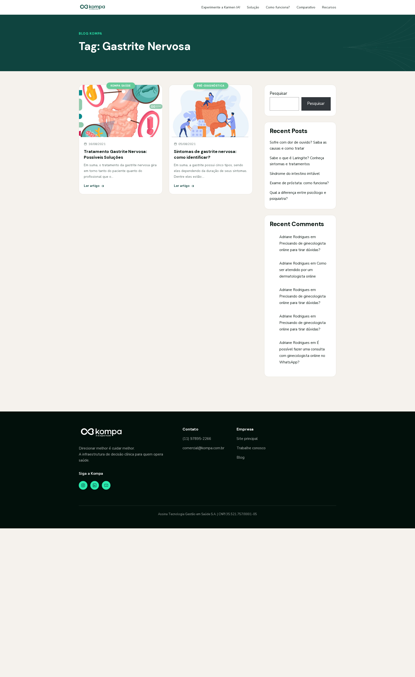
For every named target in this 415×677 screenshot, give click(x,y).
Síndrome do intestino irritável (295, 173)
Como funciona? (278, 7)
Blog (240, 457)
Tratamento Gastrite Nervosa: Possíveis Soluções (115, 154)
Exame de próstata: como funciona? (299, 183)
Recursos (329, 7)
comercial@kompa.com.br (203, 448)
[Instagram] (83, 485)
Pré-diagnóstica (211, 85)
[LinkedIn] (94, 485)
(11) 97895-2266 (197, 438)
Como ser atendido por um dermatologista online (302, 270)
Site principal (247, 438)
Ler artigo (91, 185)
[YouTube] (106, 485)
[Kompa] (92, 7)
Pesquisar (278, 93)
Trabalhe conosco (251, 448)
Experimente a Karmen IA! (220, 7)
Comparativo (306, 7)
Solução (253, 7)
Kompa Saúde (120, 85)
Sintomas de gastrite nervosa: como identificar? (205, 154)
